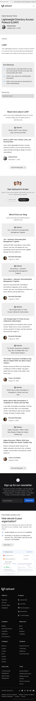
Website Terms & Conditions (9, 694)
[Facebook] (25, 690)
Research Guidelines (7, 696)
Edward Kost (12, 157)
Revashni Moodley (14, 257)
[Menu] (32, 5)
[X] (19, 690)
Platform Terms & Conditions (26, 694)
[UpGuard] (7, 6)
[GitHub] (27, 690)
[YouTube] (33, 690)
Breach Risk (23, 611)
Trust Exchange (24, 615)
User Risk (22, 604)
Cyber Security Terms (9, 16)
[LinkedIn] (22, 690)
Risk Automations (24, 608)
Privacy (23, 696)
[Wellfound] (30, 690)
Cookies (17, 696)
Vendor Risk (23, 600)
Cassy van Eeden (14, 378)
